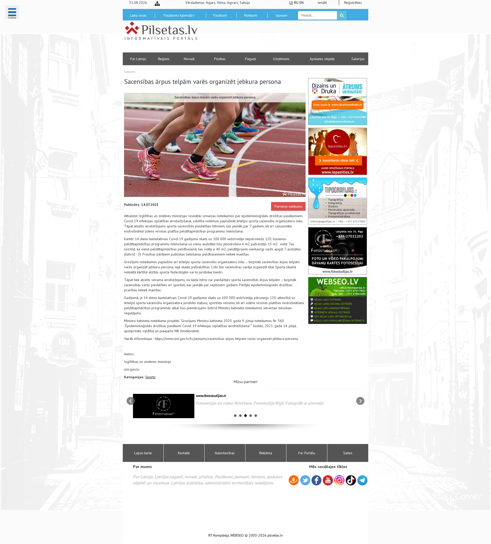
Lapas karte (143, 453)
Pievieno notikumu (288, 206)
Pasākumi (220, 15)
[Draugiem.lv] (294, 481)
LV (291, 2)
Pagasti (250, 59)
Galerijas (358, 59)
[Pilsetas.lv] (163, 30)
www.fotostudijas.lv (211, 395)
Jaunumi (281, 15)
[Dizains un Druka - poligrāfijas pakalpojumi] (337, 101)
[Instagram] (339, 480)
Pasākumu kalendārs (179, 15)
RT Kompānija (218, 535)
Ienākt (322, 2)
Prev (131, 401)
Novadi (189, 59)
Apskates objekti (322, 59)
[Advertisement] (282, 38)
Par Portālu (306, 453)
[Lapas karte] (157, 3)
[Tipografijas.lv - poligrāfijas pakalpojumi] (337, 201)
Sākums (130, 71)
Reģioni (163, 59)
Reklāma (265, 453)
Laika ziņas (138, 15)
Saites (347, 453)
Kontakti (184, 453)
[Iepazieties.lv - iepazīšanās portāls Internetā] (337, 151)
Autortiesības (225, 453)
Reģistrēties (353, 2)
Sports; (150, 377)
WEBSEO (237, 535)
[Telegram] (362, 480)
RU (296, 2)
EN (301, 2)
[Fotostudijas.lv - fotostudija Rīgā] (337, 250)
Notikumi (250, 15)
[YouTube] (328, 480)
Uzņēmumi (281, 59)
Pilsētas (220, 59)
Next (360, 401)
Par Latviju (138, 59)
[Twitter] (305, 481)
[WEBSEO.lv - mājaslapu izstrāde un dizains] (337, 300)
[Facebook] (316, 481)
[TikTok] (351, 480)
